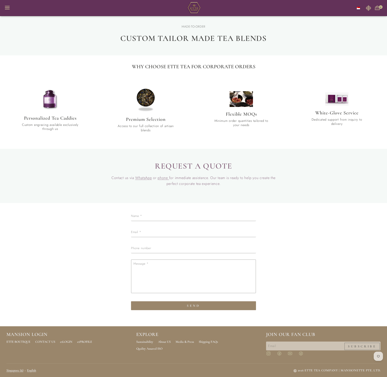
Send (193, 306)
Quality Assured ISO (149, 349)
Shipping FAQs (208, 342)
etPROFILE (84, 342)
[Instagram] (271, 355)
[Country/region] (358, 8)
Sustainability (144, 342)
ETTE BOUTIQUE (18, 342)
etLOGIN (66, 342)
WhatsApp (143, 177)
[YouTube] (292, 355)
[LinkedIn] (303, 355)
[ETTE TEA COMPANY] (193, 8)
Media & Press (185, 342)
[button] (368, 8)
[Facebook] (282, 355)
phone (163, 177)
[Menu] (9, 8)
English (31, 370)
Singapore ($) (14, 370)
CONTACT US (45, 342)
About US (164, 342)
